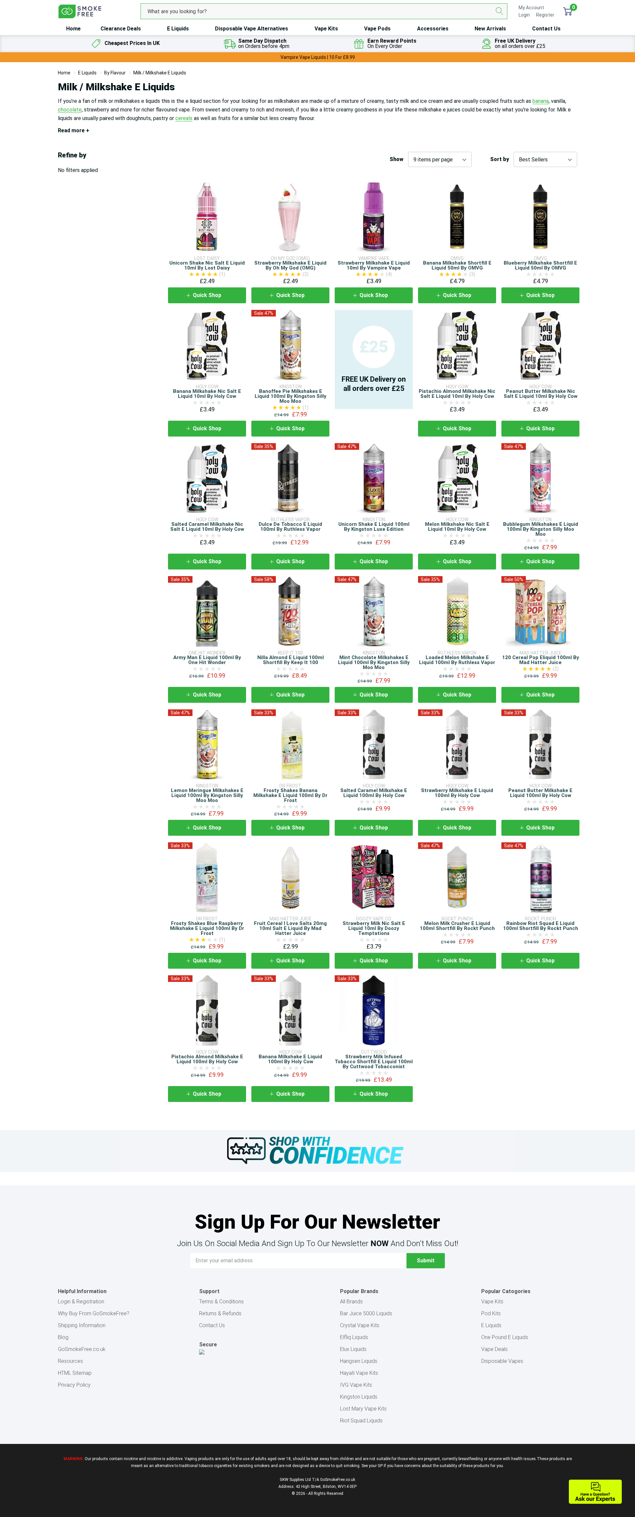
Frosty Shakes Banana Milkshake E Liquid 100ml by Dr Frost (290, 795)
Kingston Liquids (358, 1397)
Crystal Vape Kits (359, 1325)
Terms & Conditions (221, 1301)
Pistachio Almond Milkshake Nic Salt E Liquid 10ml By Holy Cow (457, 393)
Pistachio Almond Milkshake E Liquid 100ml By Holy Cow (207, 1059)
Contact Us (546, 28)
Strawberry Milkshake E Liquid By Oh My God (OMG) (290, 265)
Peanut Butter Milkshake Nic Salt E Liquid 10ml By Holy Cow (540, 393)
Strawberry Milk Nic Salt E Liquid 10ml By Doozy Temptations (374, 928)
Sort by (499, 159)
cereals (183, 118)
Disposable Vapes (502, 1361)
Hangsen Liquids (358, 1361)
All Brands (351, 1301)
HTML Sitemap (75, 1373)
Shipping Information (82, 1325)
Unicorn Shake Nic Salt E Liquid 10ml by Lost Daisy (207, 265)
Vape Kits (326, 28)
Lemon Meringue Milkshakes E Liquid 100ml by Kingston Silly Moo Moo (207, 795)
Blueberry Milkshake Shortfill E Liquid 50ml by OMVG (540, 265)
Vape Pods (377, 28)
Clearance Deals (121, 28)
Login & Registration (81, 1301)
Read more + (73, 130)
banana (540, 101)
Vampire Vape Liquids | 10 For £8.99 (317, 57)
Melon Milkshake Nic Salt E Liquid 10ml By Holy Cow (457, 526)
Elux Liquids (353, 1349)
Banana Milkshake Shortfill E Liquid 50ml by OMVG (457, 265)
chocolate (70, 109)
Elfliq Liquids (354, 1337)
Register (545, 15)
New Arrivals (490, 28)
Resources (70, 1361)
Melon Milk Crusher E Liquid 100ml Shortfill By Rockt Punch (457, 925)
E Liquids (178, 28)
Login (525, 15)
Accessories (432, 28)
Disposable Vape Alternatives (251, 28)
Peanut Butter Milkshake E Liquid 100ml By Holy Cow (540, 792)
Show (396, 159)
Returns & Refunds (220, 1313)
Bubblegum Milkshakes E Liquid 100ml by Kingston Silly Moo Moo (540, 529)
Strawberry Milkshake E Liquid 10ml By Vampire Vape (374, 265)
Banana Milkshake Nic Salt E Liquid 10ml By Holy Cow (207, 393)
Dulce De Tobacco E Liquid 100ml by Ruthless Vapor (290, 526)
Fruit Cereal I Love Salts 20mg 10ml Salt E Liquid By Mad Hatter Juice (290, 928)
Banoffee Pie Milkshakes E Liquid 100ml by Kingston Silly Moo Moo (290, 396)
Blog (63, 1337)
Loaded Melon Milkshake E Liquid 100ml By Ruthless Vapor (457, 659)
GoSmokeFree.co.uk (82, 1349)
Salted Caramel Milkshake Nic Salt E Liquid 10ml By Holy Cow (207, 526)
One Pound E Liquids (504, 1337)
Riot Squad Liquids (361, 1420)
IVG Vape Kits (356, 1385)
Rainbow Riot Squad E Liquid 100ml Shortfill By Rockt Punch (540, 925)
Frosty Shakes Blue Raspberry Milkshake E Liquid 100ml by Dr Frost (207, 928)
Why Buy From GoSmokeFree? (93, 1313)
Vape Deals (494, 1349)
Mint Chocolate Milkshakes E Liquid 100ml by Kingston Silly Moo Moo (374, 662)
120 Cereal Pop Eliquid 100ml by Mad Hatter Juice (540, 659)
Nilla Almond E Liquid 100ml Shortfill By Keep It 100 (290, 659)
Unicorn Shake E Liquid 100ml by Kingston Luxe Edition (373, 526)
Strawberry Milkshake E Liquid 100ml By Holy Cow (457, 792)
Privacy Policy (74, 1385)
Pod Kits (491, 1313)
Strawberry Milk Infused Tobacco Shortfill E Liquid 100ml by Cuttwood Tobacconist (374, 1062)
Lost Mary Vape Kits (363, 1409)
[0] (567, 11)
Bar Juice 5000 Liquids (366, 1313)
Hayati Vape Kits (359, 1373)
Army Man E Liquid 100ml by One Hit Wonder (207, 659)
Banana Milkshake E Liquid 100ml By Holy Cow (290, 1059)
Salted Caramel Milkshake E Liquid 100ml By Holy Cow (373, 792)
